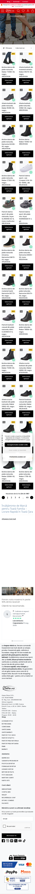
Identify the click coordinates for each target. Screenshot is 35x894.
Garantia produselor (10, 761)
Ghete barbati (7, 732)
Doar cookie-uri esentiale (17, 450)
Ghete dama (6, 729)
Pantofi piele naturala (10, 741)
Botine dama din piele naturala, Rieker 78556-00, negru (25, 328)
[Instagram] (8, 841)
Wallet (4, 795)
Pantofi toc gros (8, 735)
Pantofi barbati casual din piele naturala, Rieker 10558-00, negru (25, 403)
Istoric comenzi (8, 800)
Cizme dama (6, 727)
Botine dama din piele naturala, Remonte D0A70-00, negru (26, 292)
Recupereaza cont (9, 798)
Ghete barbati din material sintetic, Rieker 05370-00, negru (26, 70)
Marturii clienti (8, 778)
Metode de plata (8, 772)
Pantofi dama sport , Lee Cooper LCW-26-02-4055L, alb (26, 179)
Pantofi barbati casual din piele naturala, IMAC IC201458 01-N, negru (8, 329)
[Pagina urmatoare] (31, 497)
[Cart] (32, 10)
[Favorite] (23, 10)
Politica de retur (8, 764)
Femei (3, 746)
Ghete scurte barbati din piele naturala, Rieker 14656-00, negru (25, 366)
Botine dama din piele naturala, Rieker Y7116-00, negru (25, 475)
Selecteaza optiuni (9, 81)
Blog (8, 2)
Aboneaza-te (11, 836)
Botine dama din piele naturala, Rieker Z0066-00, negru (8, 475)
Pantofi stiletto (8, 738)
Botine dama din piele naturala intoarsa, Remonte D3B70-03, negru (8, 255)
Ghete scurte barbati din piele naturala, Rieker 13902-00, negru (8, 403)
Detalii (28, 439)
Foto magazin (7, 775)
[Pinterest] (12, 841)
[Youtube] (20, 841)
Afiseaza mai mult (9, 519)
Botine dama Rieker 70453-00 (25, 140)
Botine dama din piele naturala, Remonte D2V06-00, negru (8, 143)
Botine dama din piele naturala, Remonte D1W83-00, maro (26, 253)
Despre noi (5, 758)
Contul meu (6, 792)
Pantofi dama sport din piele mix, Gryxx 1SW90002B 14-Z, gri (25, 216)
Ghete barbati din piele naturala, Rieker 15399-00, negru (9, 106)
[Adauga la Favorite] (13, 64)
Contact (25, 2)
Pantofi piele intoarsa (10, 744)
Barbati (5, 749)
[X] (16, 841)
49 (27, 497)
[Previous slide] (4, 591)
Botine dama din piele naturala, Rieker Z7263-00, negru (8, 179)
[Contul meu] (28, 10)
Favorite (5, 803)
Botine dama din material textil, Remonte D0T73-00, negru (8, 292)
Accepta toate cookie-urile (17, 445)
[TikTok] (25, 841)
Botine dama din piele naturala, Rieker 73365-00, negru (8, 70)
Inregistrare (6, 789)
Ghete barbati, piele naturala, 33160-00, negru (25, 105)
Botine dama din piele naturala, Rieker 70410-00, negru (8, 366)
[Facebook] (4, 841)
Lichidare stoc (7, 721)
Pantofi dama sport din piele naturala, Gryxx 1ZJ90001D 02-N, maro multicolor (8, 216)
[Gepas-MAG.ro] (11, 10)
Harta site (6, 780)
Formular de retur (9, 766)
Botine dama (6, 724)
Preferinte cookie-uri (18, 457)
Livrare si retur (7, 769)
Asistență (16, 2)
